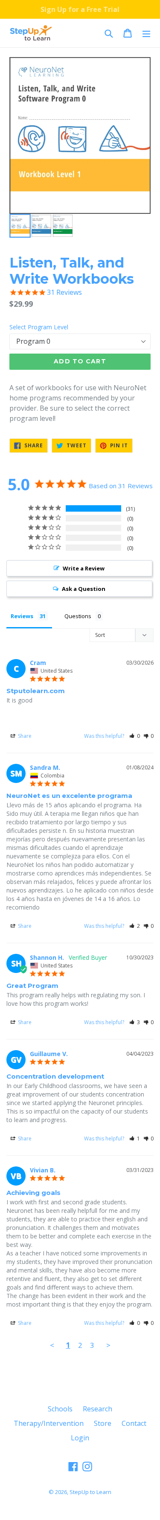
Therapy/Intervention (49, 1423)
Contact (134, 1423)
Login (80, 1437)
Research (97, 1408)
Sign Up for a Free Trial (80, 9)
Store (102, 1423)
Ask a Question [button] (83, 589)
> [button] (108, 1345)
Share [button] (24, 736)
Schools (60, 1408)
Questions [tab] (77, 616)
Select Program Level (38, 327)
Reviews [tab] (22, 616)
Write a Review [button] (84, 568)
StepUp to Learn (90, 1492)
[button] (135, 736)
